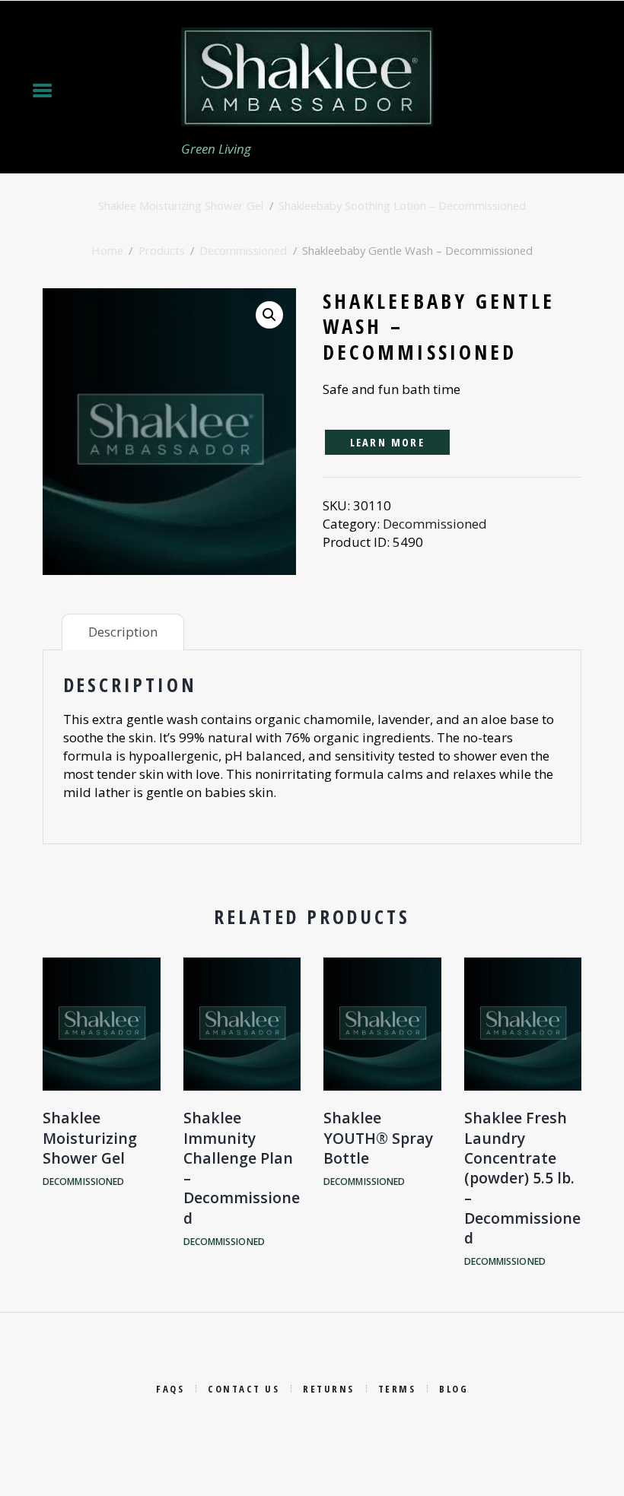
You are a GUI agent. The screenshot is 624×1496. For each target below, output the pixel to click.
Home (107, 250)
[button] (269, 315)
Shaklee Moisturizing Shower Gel (180, 205)
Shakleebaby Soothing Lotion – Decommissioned (402, 205)
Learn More (387, 441)
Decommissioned (243, 250)
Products (161, 250)
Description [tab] (123, 631)
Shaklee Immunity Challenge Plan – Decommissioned (241, 1167)
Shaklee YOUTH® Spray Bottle (378, 1137)
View (101, 1007)
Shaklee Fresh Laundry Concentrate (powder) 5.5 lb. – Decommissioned (522, 1177)
